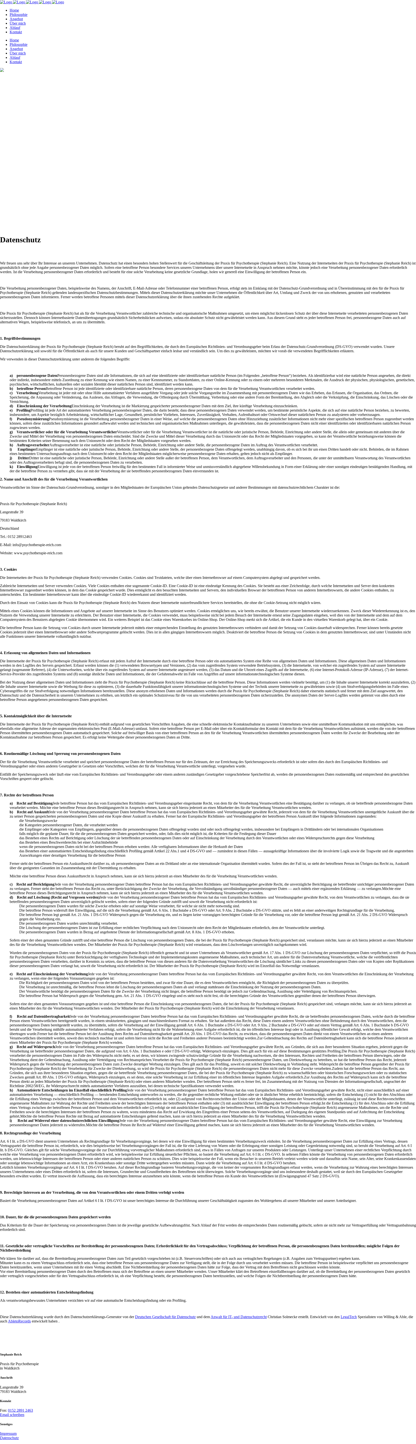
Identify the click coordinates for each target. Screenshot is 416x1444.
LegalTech (349, 1317)
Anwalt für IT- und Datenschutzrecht (239, 1317)
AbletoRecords (19, 1321)
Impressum (8, 1433)
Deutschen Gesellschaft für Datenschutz (165, 1317)
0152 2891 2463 (20, 1410)
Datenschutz (9, 1438)
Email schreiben (12, 1415)
